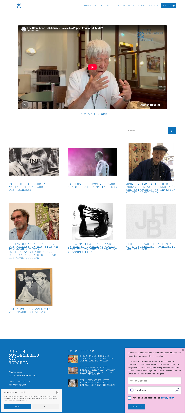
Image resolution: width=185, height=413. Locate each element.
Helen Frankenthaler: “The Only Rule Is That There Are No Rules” (96, 358)
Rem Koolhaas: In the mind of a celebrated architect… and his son (150, 247)
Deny (46, 406)
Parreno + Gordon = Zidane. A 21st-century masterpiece (92, 185)
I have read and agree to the (153, 398)
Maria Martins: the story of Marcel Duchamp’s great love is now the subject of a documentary (92, 248)
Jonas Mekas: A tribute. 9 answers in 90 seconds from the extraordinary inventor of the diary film (150, 188)
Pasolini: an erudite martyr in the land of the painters (28, 187)
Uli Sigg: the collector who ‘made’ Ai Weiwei (30, 311)
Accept (17, 406)
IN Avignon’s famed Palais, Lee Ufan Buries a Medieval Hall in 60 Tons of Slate (97, 371)
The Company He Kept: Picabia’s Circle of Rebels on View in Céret (97, 382)
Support (167, 5)
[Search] (172, 130)
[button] (58, 392)
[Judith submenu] (157, 5)
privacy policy (167, 398)
